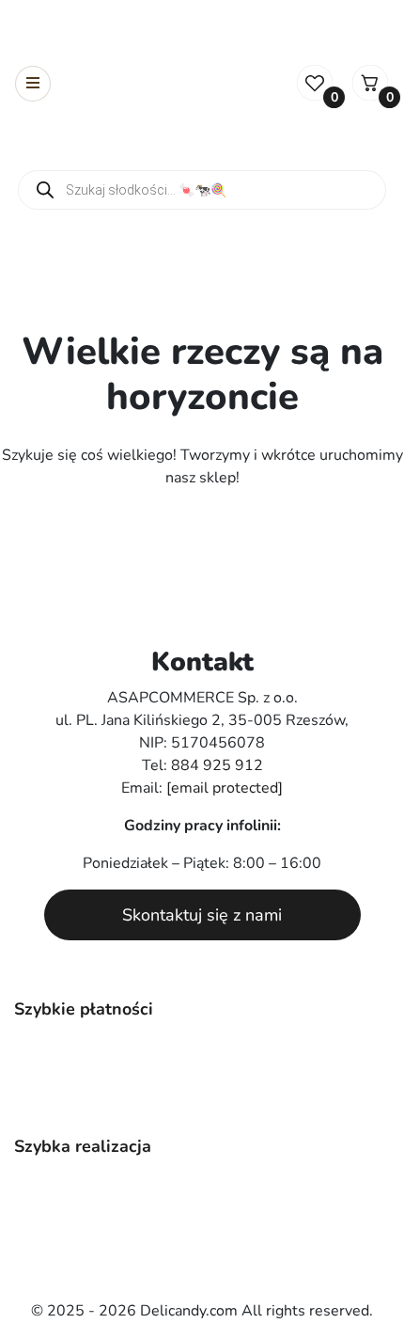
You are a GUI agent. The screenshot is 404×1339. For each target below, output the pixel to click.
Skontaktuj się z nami (202, 915)
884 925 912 (217, 765)
